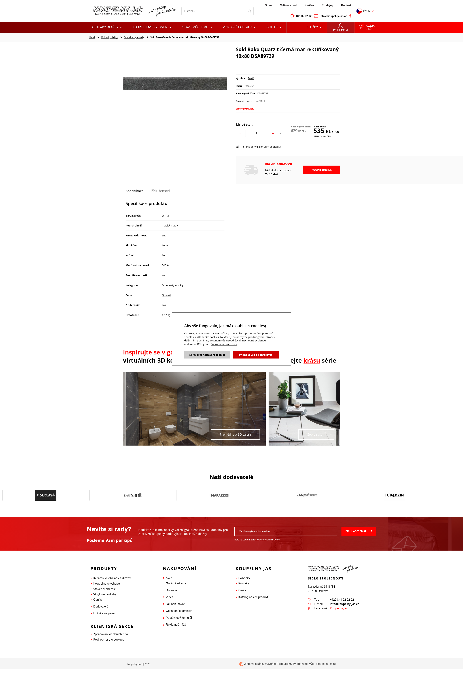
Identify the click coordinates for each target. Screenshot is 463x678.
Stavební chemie (104, 589)
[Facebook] (350, 16)
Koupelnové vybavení (107, 583)
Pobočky (244, 578)
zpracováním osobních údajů (265, 539)
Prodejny (327, 5)
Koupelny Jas (339, 608)
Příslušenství (159, 191)
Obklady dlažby (109, 37)
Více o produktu (245, 108)
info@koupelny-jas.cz (333, 16)
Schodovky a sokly (134, 37)
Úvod (92, 37)
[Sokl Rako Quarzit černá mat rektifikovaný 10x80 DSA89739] (175, 84)
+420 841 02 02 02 (342, 600)
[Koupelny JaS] (134, 11)
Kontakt (346, 5)
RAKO (251, 78)
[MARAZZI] (133, 495)
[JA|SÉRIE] (220, 495)
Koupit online (322, 170)
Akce (169, 578)
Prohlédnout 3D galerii (235, 435)
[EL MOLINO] (394, 495)
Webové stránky (254, 663)
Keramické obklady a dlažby (112, 578)
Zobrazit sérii (316, 435)
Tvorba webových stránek (308, 663)
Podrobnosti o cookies (108, 639)
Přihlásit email (356, 531)
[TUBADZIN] (307, 495)
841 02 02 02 (303, 16)
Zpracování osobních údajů (111, 634)
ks (280, 133)
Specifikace (135, 191)
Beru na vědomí (257, 539)
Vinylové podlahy (104, 594)
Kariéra (309, 5)
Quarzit (166, 295)
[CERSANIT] (46, 495)
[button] (274, 27)
